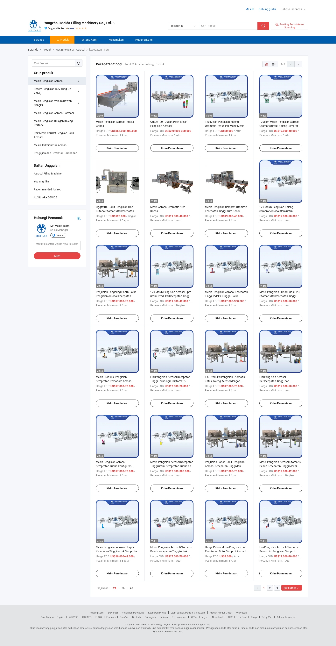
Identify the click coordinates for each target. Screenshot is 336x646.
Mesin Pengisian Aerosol (48, 81)
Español (124, 617)
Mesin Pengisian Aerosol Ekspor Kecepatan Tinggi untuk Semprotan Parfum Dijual (117, 551)
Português (150, 617)
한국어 (194, 617)
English (60, 617)
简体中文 (73, 617)
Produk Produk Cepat (221, 612)
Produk (64, 39)
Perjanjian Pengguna (133, 612)
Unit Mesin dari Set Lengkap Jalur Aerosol (54, 135)
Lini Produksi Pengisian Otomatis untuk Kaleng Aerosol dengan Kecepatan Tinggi (225, 381)
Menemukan (116, 39)
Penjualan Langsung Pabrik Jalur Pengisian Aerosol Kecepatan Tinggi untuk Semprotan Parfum (116, 296)
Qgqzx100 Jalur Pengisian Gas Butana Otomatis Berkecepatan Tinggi (115, 211)
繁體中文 (86, 617)
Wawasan (241, 612)
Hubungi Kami (143, 39)
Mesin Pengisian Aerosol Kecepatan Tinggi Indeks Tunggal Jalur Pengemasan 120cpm (226, 296)
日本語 (98, 617)
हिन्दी (230, 617)
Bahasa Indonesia (285, 617)
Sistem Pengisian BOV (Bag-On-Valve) (53, 91)
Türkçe (254, 617)
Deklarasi (113, 612)
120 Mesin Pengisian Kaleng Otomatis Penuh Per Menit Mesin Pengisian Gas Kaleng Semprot (224, 126)
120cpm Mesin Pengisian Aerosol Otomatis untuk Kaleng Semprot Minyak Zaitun (279, 126)
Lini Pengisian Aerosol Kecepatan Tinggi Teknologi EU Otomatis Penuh (170, 381)
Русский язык (179, 617)
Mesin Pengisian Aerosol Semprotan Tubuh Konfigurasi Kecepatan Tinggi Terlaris (114, 466)
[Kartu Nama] (78, 218)
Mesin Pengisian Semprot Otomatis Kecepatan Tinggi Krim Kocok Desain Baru (226, 211)
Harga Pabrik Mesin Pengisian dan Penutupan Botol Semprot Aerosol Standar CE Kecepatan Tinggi (225, 551)
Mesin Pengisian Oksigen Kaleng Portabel (53, 123)
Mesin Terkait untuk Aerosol (50, 145)
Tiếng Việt (267, 617)
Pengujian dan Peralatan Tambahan (55, 153)
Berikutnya (290, 588)
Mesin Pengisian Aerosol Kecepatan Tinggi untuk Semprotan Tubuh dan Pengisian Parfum (171, 466)
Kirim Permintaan (117, 148)
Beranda (39, 39)
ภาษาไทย (242, 617)
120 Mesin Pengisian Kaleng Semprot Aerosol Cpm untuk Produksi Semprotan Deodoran (278, 211)
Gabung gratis (267, 9)
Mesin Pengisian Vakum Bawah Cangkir (53, 103)
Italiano (164, 617)
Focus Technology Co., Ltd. (157, 624)
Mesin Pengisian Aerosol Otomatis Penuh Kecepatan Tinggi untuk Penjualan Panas (171, 551)
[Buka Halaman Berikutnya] (298, 64)
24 (114, 588)
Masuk (250, 9)
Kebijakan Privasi (157, 612)
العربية (205, 617)
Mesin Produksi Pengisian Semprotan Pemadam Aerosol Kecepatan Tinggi (114, 381)
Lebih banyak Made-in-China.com (188, 612)
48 (131, 588)
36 (123, 588)
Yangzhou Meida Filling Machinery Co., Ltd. (78, 23)
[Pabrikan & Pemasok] (53, 7)
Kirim (57, 256)
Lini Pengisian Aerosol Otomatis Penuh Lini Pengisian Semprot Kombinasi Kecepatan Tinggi (278, 551)
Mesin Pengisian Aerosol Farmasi (54, 113)
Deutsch (136, 617)
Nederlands (218, 617)
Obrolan (60, 235)
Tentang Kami (88, 39)
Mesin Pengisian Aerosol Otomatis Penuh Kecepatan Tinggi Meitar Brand (280, 466)
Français (111, 617)
